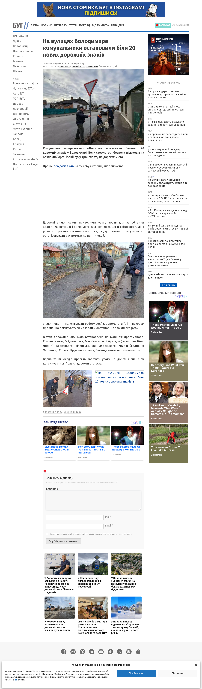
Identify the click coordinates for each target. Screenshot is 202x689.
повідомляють (63, 166)
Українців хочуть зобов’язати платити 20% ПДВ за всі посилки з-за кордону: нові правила (167, 198)
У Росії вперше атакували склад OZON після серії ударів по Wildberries (167, 213)
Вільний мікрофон (25, 83)
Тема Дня (117, 25)
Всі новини (20, 36)
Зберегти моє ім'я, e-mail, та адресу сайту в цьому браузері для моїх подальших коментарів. (91, 534)
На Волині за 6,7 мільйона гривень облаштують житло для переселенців (167, 182)
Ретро (17, 149)
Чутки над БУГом (24, 88)
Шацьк (17, 71)
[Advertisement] (26, 219)
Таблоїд (18, 134)
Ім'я (108, 516)
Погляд (84, 25)
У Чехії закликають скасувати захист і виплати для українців (167, 123)
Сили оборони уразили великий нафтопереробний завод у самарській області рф (167, 167)
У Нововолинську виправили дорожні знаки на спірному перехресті (89, 582)
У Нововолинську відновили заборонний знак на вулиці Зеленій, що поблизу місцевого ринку (125, 627)
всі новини (168, 285)
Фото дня (19, 124)
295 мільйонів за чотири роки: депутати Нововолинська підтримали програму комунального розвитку (92, 627)
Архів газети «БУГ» (25, 159)
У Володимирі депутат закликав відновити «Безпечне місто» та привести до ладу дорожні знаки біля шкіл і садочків (59, 585)
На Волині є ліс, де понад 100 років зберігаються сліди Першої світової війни (168, 228)
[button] (195, 664)
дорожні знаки (78, 66)
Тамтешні (19, 154)
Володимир (21, 46)
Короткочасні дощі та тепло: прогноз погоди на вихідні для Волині (166, 243)
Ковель (18, 56)
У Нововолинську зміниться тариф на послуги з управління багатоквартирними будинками (124, 584)
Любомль (19, 66)
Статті (73, 25)
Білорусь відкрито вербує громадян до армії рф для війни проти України (167, 94)
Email (109, 525)
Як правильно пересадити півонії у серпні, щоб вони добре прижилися (168, 137)
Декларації (20, 108)
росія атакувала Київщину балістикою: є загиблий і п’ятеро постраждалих (167, 152)
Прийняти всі (136, 673)
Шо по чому (21, 114)
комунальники (92, 66)
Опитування (21, 119)
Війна (35, 25)
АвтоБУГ (18, 93)
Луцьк (17, 41)
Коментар (53, 488)
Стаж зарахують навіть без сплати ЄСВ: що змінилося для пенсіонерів (166, 109)
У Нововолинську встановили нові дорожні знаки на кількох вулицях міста (58, 626)
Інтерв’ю (60, 25)
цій (16, 680)
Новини (46, 25)
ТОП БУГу (19, 98)
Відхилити (178, 673)
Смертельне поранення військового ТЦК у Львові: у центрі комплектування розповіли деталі (164, 261)
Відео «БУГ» (100, 25)
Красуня (18, 144)
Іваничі (18, 61)
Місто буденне (22, 129)
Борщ (17, 139)
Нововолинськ (23, 51)
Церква (18, 103)
